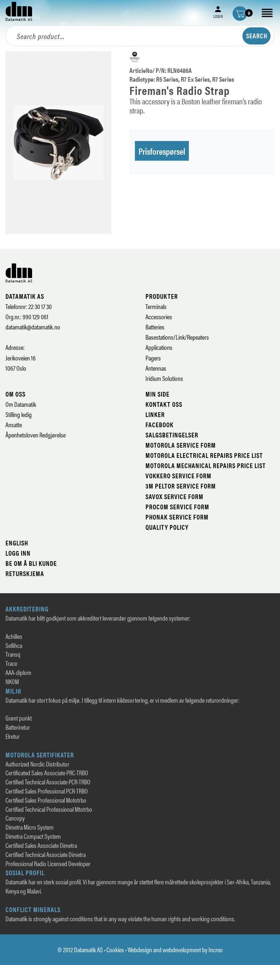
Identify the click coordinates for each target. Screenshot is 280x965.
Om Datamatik (20, 404)
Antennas (155, 368)
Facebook (159, 424)
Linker (155, 414)
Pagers (153, 357)
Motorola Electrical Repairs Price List (204, 455)
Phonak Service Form (177, 516)
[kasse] (240, 13)
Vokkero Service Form (178, 475)
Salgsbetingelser (171, 434)
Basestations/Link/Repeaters (177, 336)
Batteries (154, 326)
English (16, 542)
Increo (216, 949)
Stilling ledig (18, 414)
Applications (158, 347)
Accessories (158, 316)
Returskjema (24, 573)
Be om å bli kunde (31, 563)
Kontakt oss (163, 404)
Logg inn (18, 552)
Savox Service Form (174, 496)
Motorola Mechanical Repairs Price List (205, 465)
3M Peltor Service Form (180, 485)
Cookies (115, 949)
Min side (157, 393)
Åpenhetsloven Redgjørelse (35, 434)
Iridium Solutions (164, 378)
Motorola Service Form (180, 444)
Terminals (156, 306)
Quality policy (166, 527)
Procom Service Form (177, 506)
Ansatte (13, 424)
